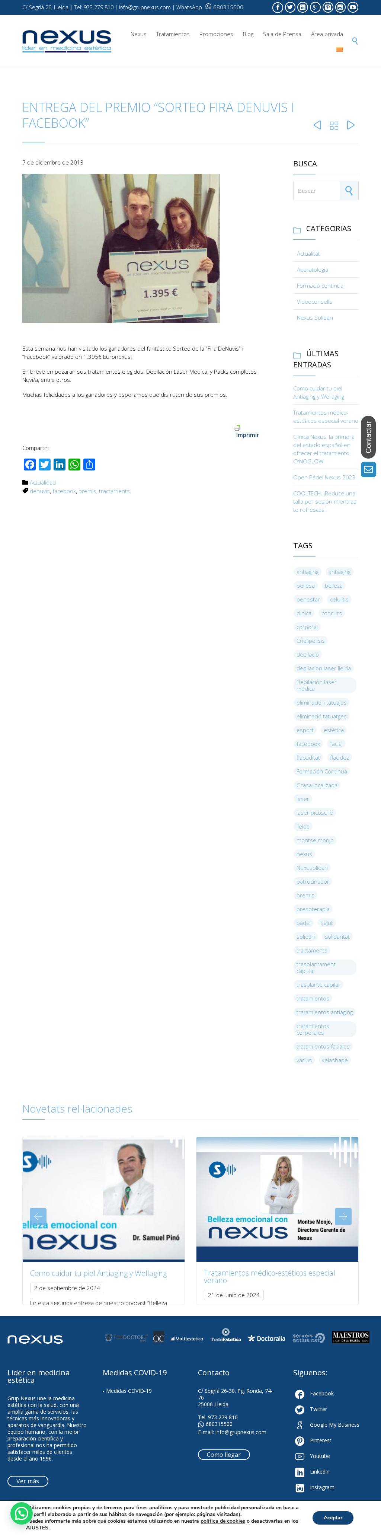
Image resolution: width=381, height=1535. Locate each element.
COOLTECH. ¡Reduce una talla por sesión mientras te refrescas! (324, 501)
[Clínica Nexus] (67, 41)
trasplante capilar (318, 984)
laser (303, 798)
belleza (334, 585)
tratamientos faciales (323, 1046)
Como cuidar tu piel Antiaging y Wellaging (98, 1273)
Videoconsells (314, 301)
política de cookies (223, 1521)
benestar (308, 599)
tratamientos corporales (313, 1029)
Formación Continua (322, 771)
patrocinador (313, 881)
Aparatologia (312, 269)
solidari (306, 936)
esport (305, 730)
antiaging (307, 571)
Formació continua (320, 285)
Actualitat (308, 253)
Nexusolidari (312, 867)
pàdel (304, 922)
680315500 (228, 7)
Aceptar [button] (333, 1517)
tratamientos (313, 998)
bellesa (306, 585)
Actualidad (43, 482)
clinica (304, 613)
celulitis (339, 599)
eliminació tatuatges (322, 716)
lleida (303, 826)
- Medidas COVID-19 (127, 1390)
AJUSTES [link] (37, 1527)
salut (327, 922)
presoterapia (313, 909)
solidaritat (337, 936)
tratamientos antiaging (325, 1012)
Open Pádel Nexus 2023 (324, 477)
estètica (334, 730)
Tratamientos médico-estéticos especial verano (269, 1276)
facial (336, 743)
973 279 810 (223, 1417)
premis (87, 491)
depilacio (308, 654)
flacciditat (308, 757)
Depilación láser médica (317, 685)
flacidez (339, 757)
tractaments (114, 491)
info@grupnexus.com (240, 1432)
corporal (307, 627)
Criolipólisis (311, 640)
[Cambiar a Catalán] (339, 50)
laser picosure (315, 812)
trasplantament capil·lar (316, 967)
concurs (331, 613)
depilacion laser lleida (324, 668)
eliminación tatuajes (322, 702)
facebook (64, 491)
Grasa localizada (317, 785)
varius (304, 1060)
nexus (304, 854)
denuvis (40, 491)
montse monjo (315, 840)
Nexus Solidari (315, 317)
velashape (335, 1060)
